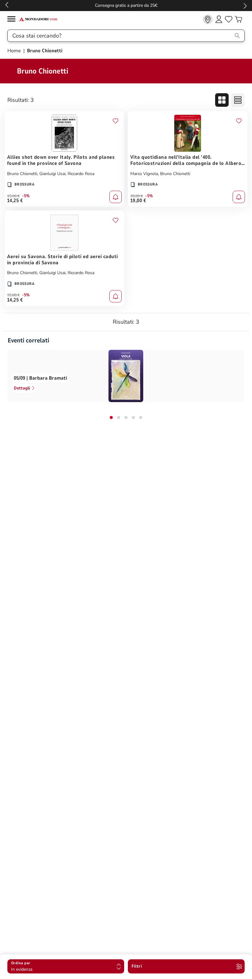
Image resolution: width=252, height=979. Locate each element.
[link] (208, 19)
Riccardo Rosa (81, 174)
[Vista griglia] (222, 100)
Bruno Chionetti (22, 174)
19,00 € (138, 200)
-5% (26, 196)
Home (14, 50)
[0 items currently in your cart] (238, 19)
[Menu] (12, 20)
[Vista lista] (238, 100)
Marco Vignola (144, 174)
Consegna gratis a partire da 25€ (126, 5)
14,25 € (15, 200)
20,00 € (136, 196)
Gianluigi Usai (52, 174)
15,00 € (13, 196)
